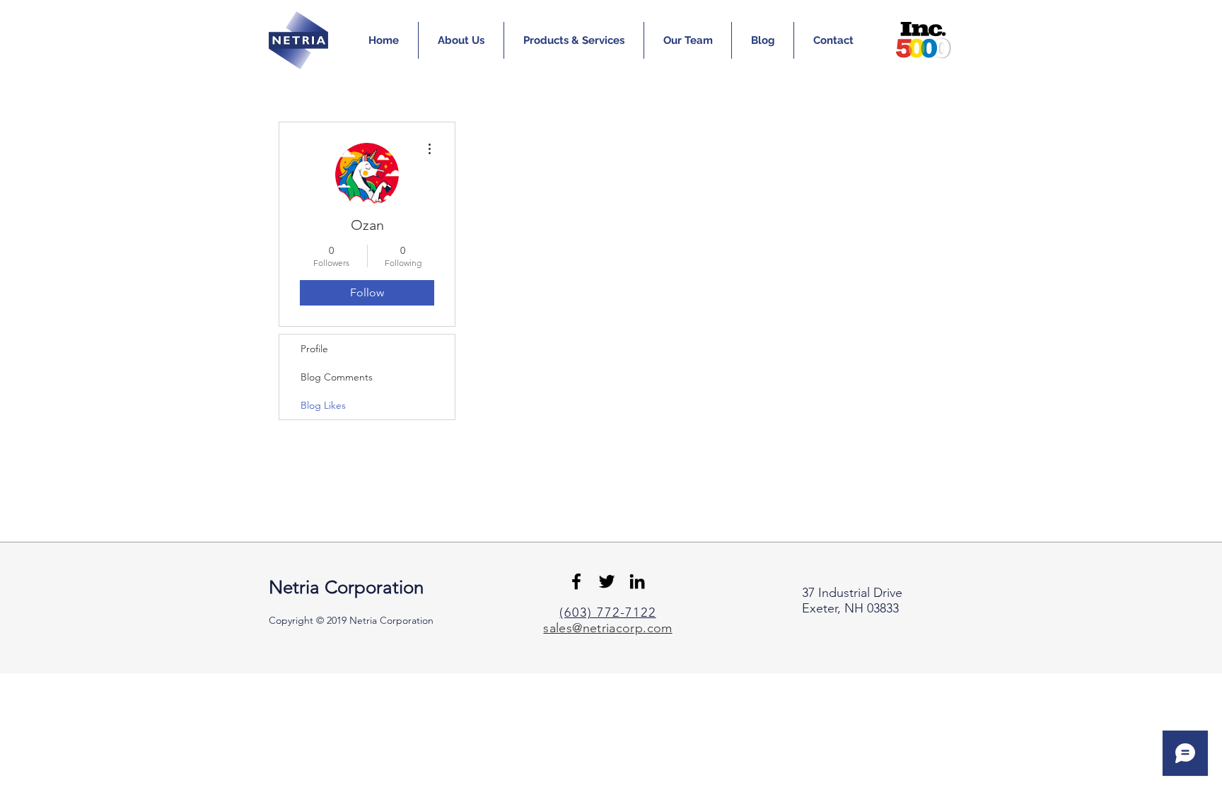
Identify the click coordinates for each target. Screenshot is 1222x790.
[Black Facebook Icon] (576, 581)
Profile (314, 348)
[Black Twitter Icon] (606, 581)
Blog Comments (337, 377)
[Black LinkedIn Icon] (637, 581)
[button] (461, 40)
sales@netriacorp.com (607, 628)
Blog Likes (323, 405)
